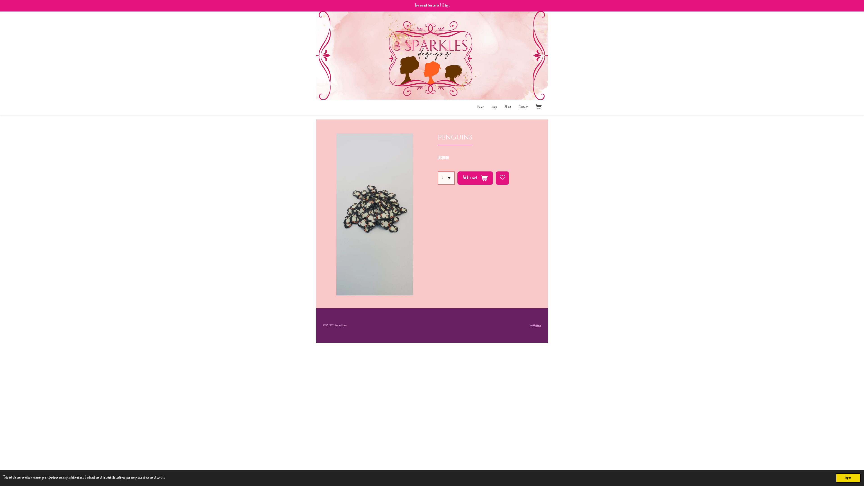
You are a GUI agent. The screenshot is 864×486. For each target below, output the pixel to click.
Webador (538, 325)
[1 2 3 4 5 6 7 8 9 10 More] (446, 178)
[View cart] (538, 107)
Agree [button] (848, 478)
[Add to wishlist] (502, 178)
